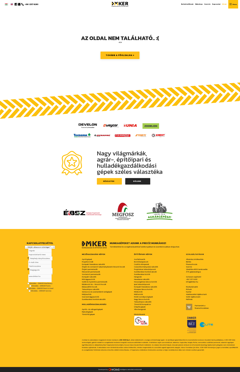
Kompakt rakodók (89, 277)
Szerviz (207, 4)
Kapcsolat (216, 4)
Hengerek (138, 277)
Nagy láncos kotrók (142, 299)
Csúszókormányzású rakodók (146, 267)
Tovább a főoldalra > (120, 55)
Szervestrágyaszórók (90, 297)
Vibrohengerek (140, 309)
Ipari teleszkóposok (142, 284)
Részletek (108, 181)
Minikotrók (138, 292)
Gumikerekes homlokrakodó (145, 272)
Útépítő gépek (140, 307)
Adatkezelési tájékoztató (196, 294)
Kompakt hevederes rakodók (145, 287)
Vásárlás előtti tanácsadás (197, 269)
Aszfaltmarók (139, 259)
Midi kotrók (138, 294)
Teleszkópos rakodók (90, 289)
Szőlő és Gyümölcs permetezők (94, 282)
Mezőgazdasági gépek (93, 254)
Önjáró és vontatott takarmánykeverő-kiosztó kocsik (103, 267)
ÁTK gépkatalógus (193, 272)
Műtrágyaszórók (88, 279)
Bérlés (188, 262)
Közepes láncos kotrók (143, 289)
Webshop (199, 4)
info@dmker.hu (192, 282)
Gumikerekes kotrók (142, 274)
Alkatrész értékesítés (194, 259)
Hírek (224, 4)
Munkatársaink (192, 287)
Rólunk (137, 181)
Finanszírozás (191, 264)
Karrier (188, 292)
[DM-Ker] (120, 4)
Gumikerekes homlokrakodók (94, 299)
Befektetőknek (187, 4)
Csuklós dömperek (141, 264)
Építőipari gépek (143, 254)
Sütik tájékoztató (193, 297)
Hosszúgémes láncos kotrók (145, 282)
